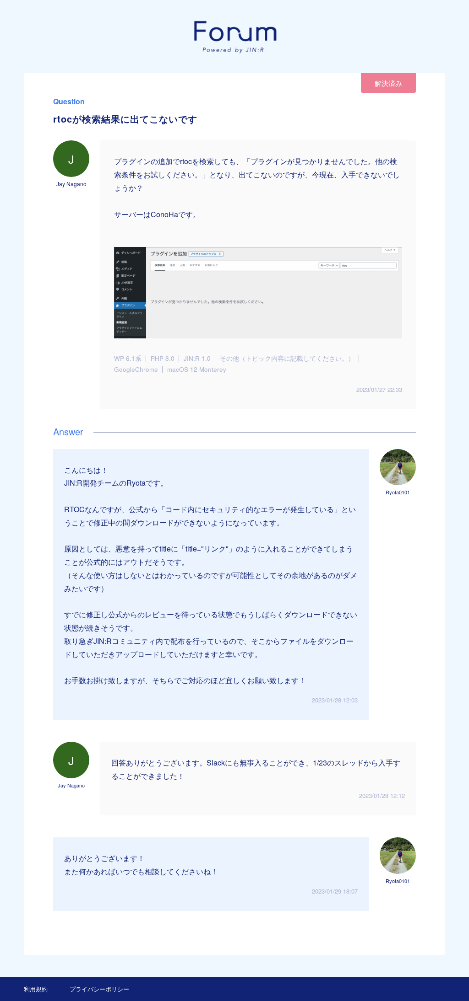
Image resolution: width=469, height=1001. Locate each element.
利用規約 (36, 989)
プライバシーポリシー (99, 989)
